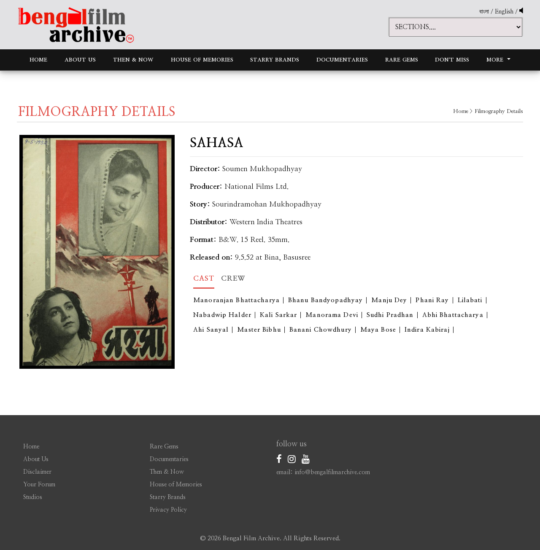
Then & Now (133, 59)
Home (38, 59)
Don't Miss (452, 59)
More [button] (495, 59)
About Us (80, 59)
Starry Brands (274, 59)
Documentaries (342, 59)
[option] (97, 252)
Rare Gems (401, 59)
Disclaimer (37, 472)
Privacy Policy (168, 510)
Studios (32, 497)
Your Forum (39, 485)
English (505, 12)
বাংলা (484, 12)
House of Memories (202, 59)
